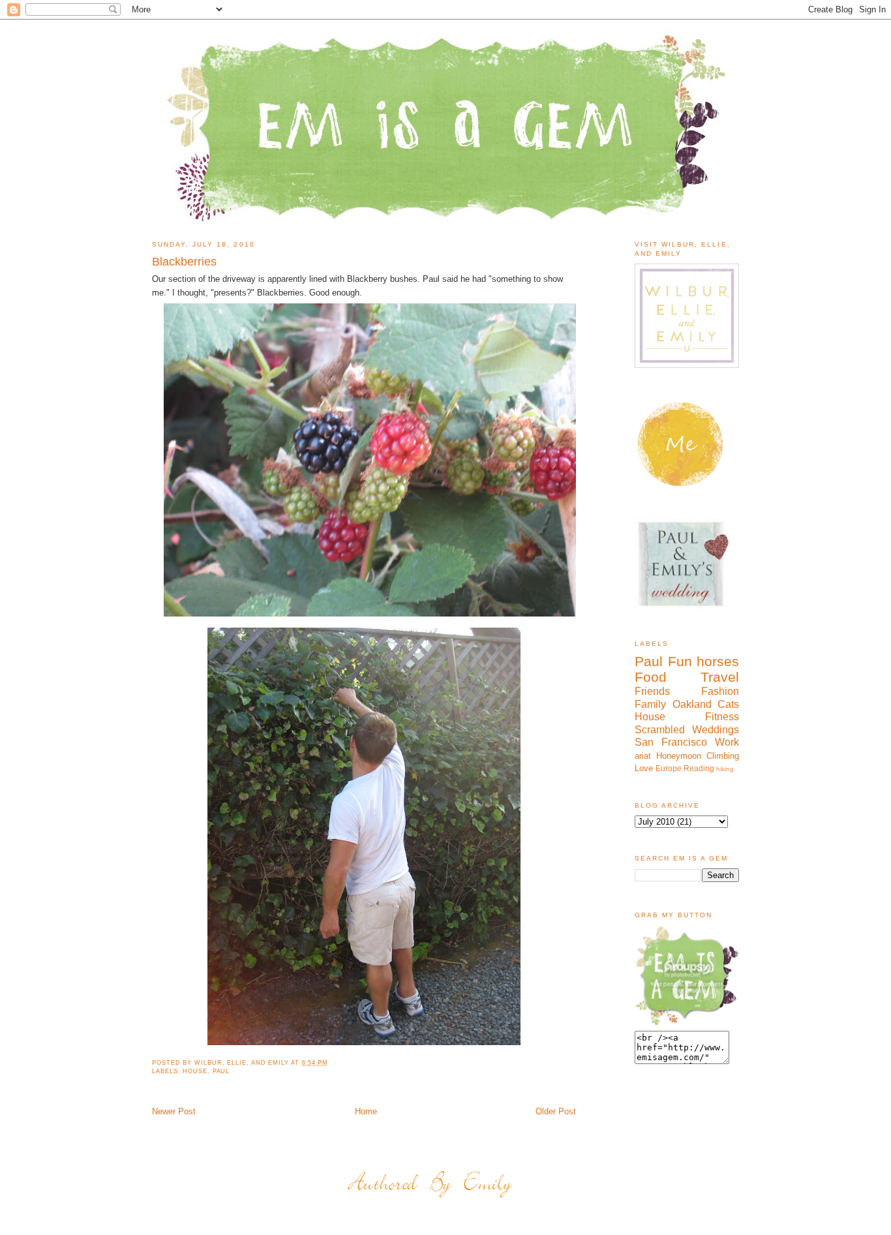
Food (651, 676)
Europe (669, 768)
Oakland (692, 704)
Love (644, 768)
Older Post (556, 1111)
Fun (680, 661)
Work (727, 742)
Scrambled (660, 729)
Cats (728, 704)
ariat (643, 756)
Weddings (715, 729)
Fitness (722, 716)
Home (366, 1111)
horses (718, 661)
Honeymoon (678, 756)
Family (650, 704)
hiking (725, 768)
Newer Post (174, 1111)
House (195, 1071)
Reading (699, 768)
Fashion (720, 691)
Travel (720, 676)
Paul (221, 1071)
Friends (652, 691)
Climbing (722, 756)
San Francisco (671, 742)
